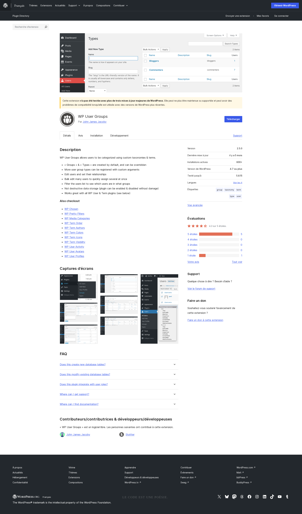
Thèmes (73, 472)
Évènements (187, 472)
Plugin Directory (21, 15)
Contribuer (186, 467)
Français (47, 497)
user (239, 196)
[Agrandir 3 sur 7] (93, 328)
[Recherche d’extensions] (46, 27)
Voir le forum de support (201, 288)
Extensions (74, 477)
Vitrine (72, 467)
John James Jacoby (94, 121)
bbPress (242, 477)
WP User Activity (74, 246)
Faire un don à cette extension (205, 320)
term (239, 190)
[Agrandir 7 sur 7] (174, 278)
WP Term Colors (73, 232)
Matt (240, 472)
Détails (67, 135)
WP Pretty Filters (74, 213)
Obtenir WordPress (285, 5)
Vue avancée (195, 205)
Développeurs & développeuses (142, 477)
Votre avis (193, 261)
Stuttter (130, 434)
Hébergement (20, 477)
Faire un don (188, 477)
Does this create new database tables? (83, 364)
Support (237, 135)
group (219, 190)
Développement (119, 135)
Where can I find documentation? (79, 404)
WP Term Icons (73, 237)
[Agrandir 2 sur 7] (93, 306)
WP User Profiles (74, 256)
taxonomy (229, 190)
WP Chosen (71, 208)
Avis (80, 135)
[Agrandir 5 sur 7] (133, 299)
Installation (96, 135)
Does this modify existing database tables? (85, 374)
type (232, 196)
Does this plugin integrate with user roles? (84, 384)
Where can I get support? (74, 394)
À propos (17, 467)
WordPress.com (246, 467)
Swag (185, 482)
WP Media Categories (77, 218)
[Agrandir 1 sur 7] (93, 278)
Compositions (76, 482)
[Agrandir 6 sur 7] (133, 320)
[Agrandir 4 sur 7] (133, 278)
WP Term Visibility (74, 242)
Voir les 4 (237, 182)
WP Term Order (73, 223)
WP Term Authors (74, 227)
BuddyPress (244, 482)
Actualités (18, 472)
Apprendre (130, 467)
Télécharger (233, 119)
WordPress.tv (133, 482)
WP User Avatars (74, 251)
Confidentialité (20, 482)
